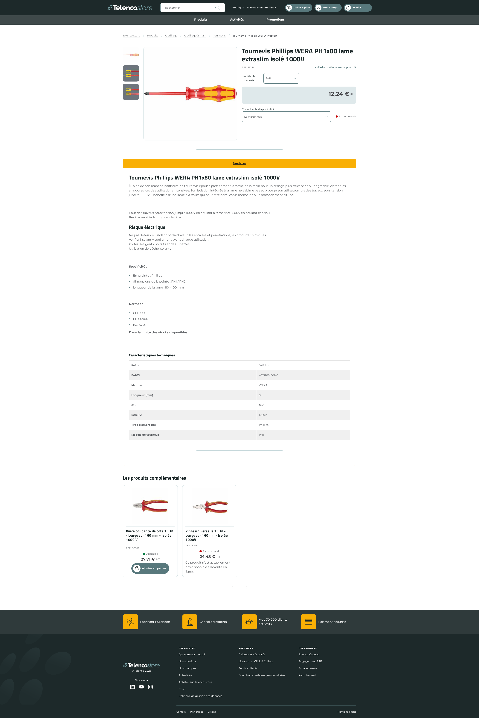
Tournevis (219, 35)
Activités (237, 19)
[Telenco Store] (130, 8)
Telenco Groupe (309, 654)
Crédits (212, 711)
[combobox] (192, 7)
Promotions (275, 19)
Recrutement (307, 675)
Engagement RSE (310, 661)
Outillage (171, 35)
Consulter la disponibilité (258, 109)
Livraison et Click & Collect (256, 661)
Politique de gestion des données (200, 696)
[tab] (239, 163)
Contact (181, 711)
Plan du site (196, 711)
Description (239, 163)
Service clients (248, 668)
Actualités (185, 675)
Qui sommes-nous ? (192, 654)
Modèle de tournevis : (248, 78)
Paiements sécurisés (252, 654)
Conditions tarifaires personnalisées (262, 675)
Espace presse (308, 668)
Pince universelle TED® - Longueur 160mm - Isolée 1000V (206, 535)
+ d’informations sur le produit (335, 67)
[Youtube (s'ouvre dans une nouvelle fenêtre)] (141, 687)
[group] (131, 55)
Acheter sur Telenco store (195, 682)
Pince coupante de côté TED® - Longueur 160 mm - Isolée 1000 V (149, 535)
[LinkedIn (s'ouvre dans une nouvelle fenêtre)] (132, 687)
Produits (201, 19)
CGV (181, 689)
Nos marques (187, 668)
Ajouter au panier (154, 568)
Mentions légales (347, 711)
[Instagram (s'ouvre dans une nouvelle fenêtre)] (150, 687)
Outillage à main (195, 35)
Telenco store (131, 35)
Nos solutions (187, 661)
